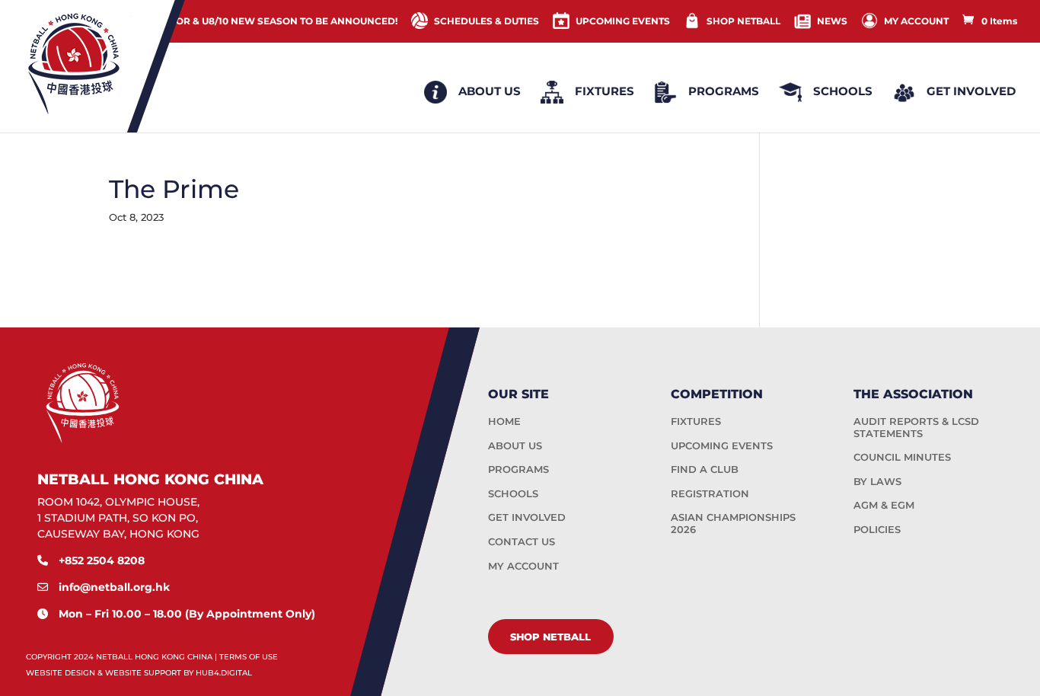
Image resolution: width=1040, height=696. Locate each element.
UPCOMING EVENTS (623, 21)
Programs (723, 91)
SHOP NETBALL (743, 21)
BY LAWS (877, 481)
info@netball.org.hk (114, 587)
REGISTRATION (710, 493)
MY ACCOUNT (916, 21)
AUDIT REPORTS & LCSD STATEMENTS (916, 427)
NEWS (832, 21)
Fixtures (604, 91)
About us (489, 91)
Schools (843, 91)
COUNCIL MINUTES (902, 457)
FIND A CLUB (705, 469)
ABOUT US (515, 445)
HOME (504, 421)
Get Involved (971, 91)
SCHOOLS (513, 493)
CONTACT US (521, 541)
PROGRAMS (518, 469)
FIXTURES (696, 421)
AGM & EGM (883, 505)
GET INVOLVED (527, 517)
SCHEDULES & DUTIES (486, 21)
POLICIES (877, 529)
